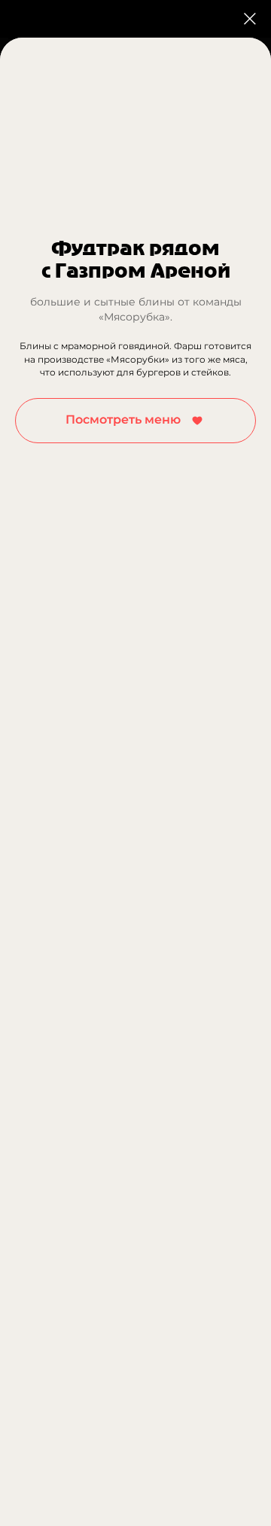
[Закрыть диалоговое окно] (249, 18)
